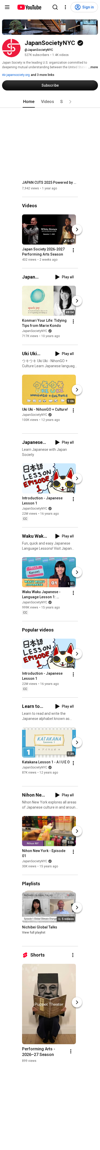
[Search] (55, 7)
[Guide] (7, 7)
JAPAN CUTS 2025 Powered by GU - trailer (50, 182)
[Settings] (65, 7)
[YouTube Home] (29, 7)
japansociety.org (18, 75)
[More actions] (73, 250)
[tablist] (50, 102)
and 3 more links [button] (42, 75)
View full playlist (33, 932)
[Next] (77, 229)
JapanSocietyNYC (34, 331)
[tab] (29, 102)
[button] (70, 102)
